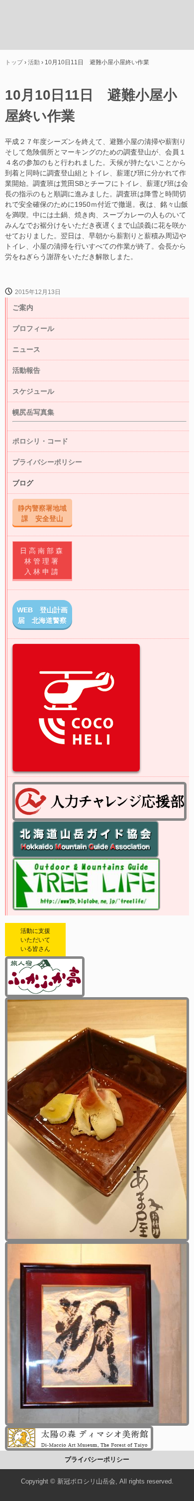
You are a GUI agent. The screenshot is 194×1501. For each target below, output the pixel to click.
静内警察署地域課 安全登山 (42, 513)
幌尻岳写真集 (33, 412)
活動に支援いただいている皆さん (35, 939)
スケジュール (33, 391)
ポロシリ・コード (40, 441)
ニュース (26, 349)
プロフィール (33, 328)
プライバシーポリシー (47, 462)
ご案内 (22, 307)
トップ (14, 62)
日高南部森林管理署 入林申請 (44, 561)
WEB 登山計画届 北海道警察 (42, 615)
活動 (34, 62)
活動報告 (26, 370)
